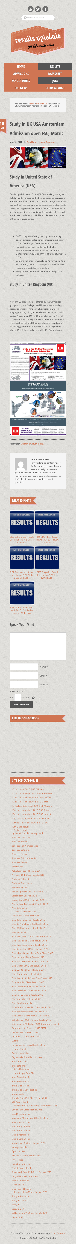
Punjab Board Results (22, 1168)
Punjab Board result (21, 1163)
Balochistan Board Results (24, 895)
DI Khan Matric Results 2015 (25, 1032)
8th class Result (19, 854)
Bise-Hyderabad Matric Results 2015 (30, 1011)
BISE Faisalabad (19, 932)
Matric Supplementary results (30, 833)
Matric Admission (20, 1134)
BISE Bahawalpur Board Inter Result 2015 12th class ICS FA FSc (21, 575)
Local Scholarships (21, 1113)
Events (15, 1040)
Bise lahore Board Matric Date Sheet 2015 (32, 953)
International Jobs (20, 1085)
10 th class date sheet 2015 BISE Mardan (32, 805)
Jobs (48, 80)
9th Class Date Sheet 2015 (26, 915)
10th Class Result (20, 826)
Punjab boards (20, 830)
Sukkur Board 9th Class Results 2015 (30, 1212)
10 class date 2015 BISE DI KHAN (28, 789)
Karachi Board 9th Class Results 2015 (30, 1098)
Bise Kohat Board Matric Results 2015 (30, 948)
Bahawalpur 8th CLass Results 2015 (29, 891)
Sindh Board (18, 1184)
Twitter (38, 9)
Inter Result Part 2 (20, 1081)
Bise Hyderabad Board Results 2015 (29, 944)
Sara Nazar (31, 142)
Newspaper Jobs (20, 1147)
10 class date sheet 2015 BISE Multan (30, 801)
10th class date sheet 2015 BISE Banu (30, 810)
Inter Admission (19, 1061)
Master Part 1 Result (22, 1126)
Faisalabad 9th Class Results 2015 (28, 1044)
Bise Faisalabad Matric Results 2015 (29, 940)
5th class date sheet (21, 837)
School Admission (20, 1180)
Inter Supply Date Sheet (25, 1073)
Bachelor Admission (21, 879)
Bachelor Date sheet (22, 883)
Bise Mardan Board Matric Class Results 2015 (35, 1105)
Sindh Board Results (21, 1188)
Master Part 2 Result (22, 1130)
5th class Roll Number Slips (25, 845)
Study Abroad (51, 88)
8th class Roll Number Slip (24, 858)
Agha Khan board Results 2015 (27, 870)
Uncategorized (19, 1217)
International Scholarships (24, 1089)
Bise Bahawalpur (20, 908)
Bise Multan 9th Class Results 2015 (29, 965)
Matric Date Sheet (21, 1138)
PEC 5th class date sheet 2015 (26, 1155)
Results (49, 66)
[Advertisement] (43, 225)
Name (43, 666)
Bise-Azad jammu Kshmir (24, 1003)
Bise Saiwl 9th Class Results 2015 (28, 982)
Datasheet (50, 73)
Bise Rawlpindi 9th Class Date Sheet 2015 (32, 978)
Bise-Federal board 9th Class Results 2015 (32, 1007)
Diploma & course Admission (26, 1036)
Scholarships (17, 80)
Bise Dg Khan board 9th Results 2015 (30, 923)
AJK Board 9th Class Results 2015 (28, 874)
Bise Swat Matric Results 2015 (26, 999)
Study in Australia (20, 1196)
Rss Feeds (31, 9)
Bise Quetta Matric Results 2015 (27, 974)
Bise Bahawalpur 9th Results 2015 (28, 919)
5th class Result (19, 841)
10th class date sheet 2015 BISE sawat (30, 822)
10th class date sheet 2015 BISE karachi (31, 814)
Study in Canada (20, 1200)
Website (44, 684)
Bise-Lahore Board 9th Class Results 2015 (32, 1015)
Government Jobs (20, 1053)
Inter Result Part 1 (20, 1077)
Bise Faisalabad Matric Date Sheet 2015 (31, 936)
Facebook (45, 9)
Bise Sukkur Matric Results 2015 (27, 994)
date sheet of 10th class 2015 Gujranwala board (35, 1023)
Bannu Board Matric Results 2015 (28, 899)
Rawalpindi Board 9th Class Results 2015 (31, 1172)
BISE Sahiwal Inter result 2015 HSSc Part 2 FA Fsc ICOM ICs (22, 540)
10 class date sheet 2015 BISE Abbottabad (32, 793)
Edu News (15, 88)
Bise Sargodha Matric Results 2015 (29, 990)
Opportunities (18, 1151)
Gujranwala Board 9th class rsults (28, 1057)
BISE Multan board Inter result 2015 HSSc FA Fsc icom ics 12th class (21, 610)
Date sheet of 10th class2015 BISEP (29, 1028)
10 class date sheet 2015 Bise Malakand (31, 797)
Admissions (16, 73)
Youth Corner (58, 1233)
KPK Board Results (21, 1102)
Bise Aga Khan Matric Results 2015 (30, 1192)
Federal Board (19, 1048)
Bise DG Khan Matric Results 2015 (28, 928)
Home (21, 66)
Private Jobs (17, 1159)
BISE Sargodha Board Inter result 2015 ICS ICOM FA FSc (47, 575)
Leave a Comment (47, 142)
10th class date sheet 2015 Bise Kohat (30, 818)
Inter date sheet (19, 1065)
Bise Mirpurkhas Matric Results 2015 (30, 961)
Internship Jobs (19, 1093)
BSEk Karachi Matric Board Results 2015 (31, 1019)
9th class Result (19, 862)
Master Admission (21, 1122)
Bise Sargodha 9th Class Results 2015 (30, 986)
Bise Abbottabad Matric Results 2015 (30, 904)
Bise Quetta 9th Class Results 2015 (29, 969)
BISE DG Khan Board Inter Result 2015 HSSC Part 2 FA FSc (47, 540)
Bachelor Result (19, 887)
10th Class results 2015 (24, 911)
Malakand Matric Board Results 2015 (30, 1117)
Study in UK (26, 443)
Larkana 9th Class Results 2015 (27, 1109)
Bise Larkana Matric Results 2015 (28, 957)
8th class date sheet (21, 849)
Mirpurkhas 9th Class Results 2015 (29, 1143)
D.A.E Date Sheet (21, 1068)
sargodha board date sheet (25, 1176)
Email (42, 675)
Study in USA (37, 443)
